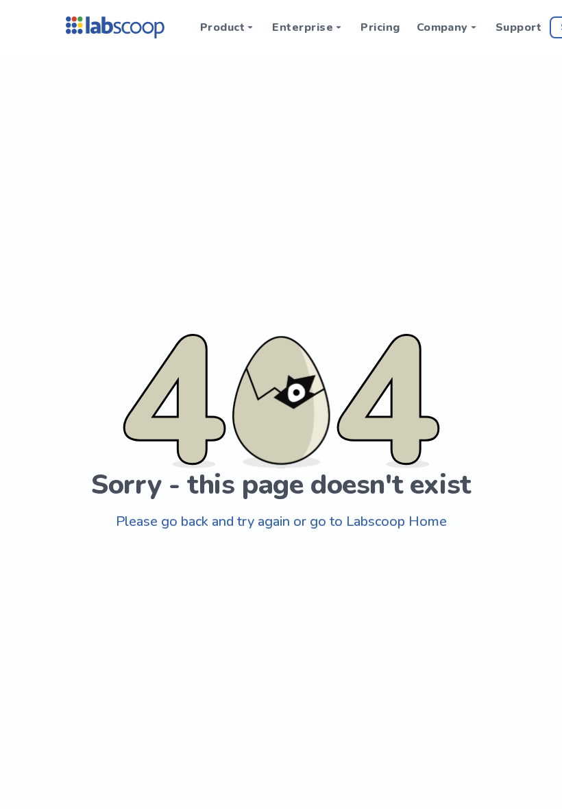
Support (518, 27)
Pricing (380, 27)
